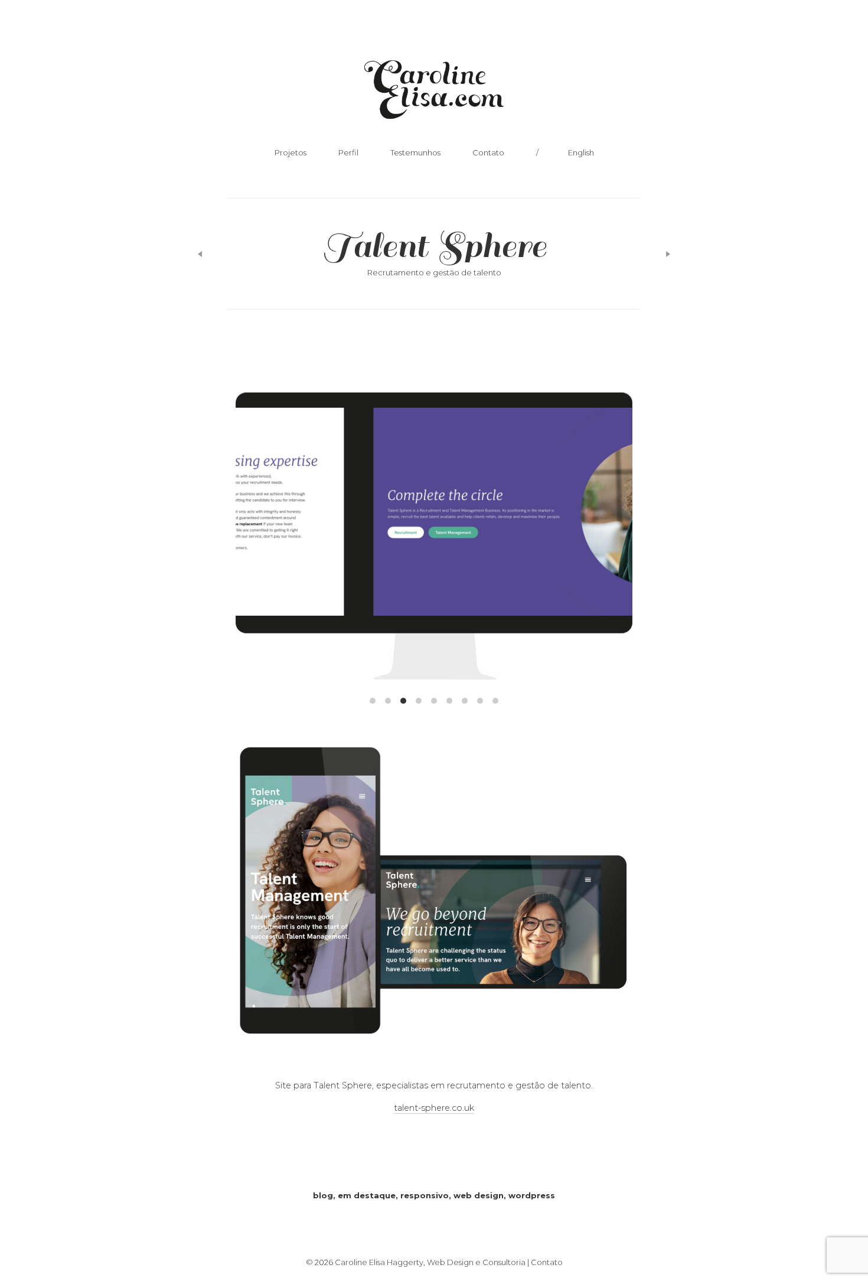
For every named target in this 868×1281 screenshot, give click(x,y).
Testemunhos (415, 152)
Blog (323, 1195)
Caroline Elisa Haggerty (434, 92)
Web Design (478, 1195)
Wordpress (531, 1195)
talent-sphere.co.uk (434, 1108)
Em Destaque (367, 1195)
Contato (488, 152)
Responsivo (424, 1195)
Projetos (290, 152)
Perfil (348, 152)
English (581, 152)
